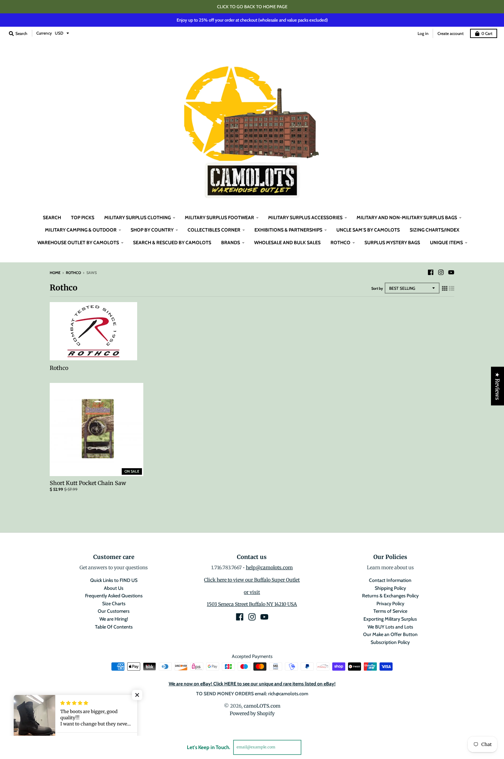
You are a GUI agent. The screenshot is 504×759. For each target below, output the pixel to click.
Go (309, 747)
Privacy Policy (390, 603)
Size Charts (113, 603)
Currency (44, 33)
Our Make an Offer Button (390, 634)
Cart (486, 33)
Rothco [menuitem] (340, 242)
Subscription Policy (390, 642)
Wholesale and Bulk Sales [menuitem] (287, 242)
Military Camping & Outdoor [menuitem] (81, 230)
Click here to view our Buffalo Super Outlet (252, 580)
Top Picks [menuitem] (82, 217)
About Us (113, 588)
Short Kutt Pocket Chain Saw (88, 483)
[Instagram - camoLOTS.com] (441, 272)
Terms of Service (390, 611)
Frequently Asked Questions (114, 596)
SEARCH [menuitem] (52, 217)
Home (55, 272)
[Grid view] (444, 288)
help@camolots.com (269, 567)
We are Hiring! (113, 619)
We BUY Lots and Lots (390, 627)
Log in (423, 33)
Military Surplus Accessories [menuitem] (305, 217)
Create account (450, 33)
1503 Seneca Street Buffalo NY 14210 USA (252, 604)
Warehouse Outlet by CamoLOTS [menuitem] (78, 242)
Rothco (73, 272)
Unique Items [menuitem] (446, 242)
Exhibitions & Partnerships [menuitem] (288, 230)
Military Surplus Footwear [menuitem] (219, 217)
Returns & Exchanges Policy (390, 596)
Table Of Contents (114, 627)
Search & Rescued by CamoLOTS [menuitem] (172, 242)
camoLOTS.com (262, 706)
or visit (252, 592)
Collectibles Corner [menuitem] (214, 230)
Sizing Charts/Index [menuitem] (434, 230)
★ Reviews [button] (497, 386)
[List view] (451, 288)
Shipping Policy (390, 588)
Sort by (377, 288)
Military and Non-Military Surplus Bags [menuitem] (407, 217)
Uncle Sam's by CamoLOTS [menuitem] (368, 230)
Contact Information (390, 580)
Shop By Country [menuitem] (152, 230)
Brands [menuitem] (230, 242)
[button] (137, 695)
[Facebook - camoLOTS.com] (431, 272)
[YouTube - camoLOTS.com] (451, 272)
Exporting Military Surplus (390, 619)
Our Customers (114, 611)
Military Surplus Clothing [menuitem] (137, 217)
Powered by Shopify (252, 713)
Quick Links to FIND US (113, 580)
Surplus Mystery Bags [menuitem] (392, 242)
